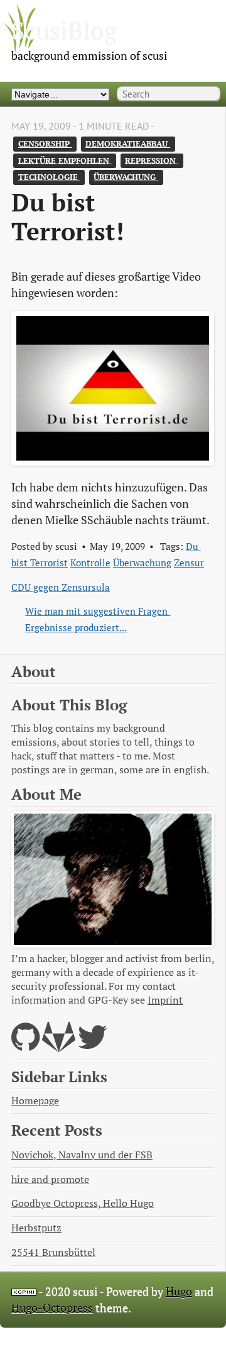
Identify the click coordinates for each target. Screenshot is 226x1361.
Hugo (179, 1291)
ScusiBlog (64, 30)
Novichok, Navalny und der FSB (82, 1155)
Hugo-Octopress (52, 1308)
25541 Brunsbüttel (53, 1252)
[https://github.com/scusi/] (25, 1045)
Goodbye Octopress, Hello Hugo (82, 1203)
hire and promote (50, 1179)
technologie (49, 177)
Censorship (45, 143)
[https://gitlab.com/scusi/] (58, 1045)
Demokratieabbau (127, 143)
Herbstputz (36, 1228)
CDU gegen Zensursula (60, 587)
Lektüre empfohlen (65, 160)
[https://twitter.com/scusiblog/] (92, 1045)
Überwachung (126, 177)
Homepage (35, 1100)
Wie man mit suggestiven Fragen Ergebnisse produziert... (97, 619)
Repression (151, 160)
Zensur (189, 562)
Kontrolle (90, 562)
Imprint (165, 1000)
